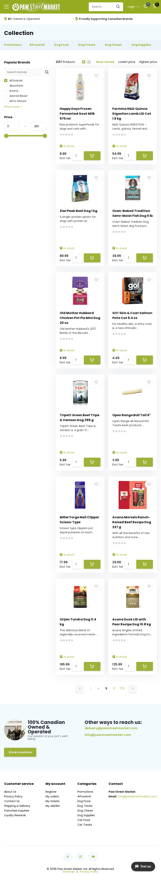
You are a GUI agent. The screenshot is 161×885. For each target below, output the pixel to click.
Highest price (148, 62)
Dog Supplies (86, 815)
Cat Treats (84, 825)
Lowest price (126, 62)
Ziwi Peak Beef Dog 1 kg (78, 211)
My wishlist (53, 806)
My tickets (52, 801)
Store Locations (20, 752)
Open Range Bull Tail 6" (131, 415)
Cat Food (83, 820)
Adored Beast (18, 96)
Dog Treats (84, 806)
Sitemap (68, 872)
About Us (10, 792)
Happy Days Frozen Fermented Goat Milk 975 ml (77, 113)
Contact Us (12, 801)
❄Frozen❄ (84, 796)
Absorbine (16, 86)
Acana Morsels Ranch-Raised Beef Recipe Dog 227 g (131, 522)
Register (51, 792)
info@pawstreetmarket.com (108, 735)
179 (122, 688)
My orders (52, 796)
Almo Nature (18, 101)
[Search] (118, 6)
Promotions (85, 792)
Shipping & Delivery (17, 806)
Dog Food (83, 801)
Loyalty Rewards (15, 815)
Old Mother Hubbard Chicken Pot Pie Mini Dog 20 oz (80, 318)
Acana (13, 91)
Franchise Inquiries (16, 811)
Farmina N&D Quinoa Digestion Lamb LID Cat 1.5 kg (131, 113)
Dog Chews (85, 811)
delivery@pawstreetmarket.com (111, 728)
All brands (16, 80)
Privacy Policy (13, 796)
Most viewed (105, 62)
